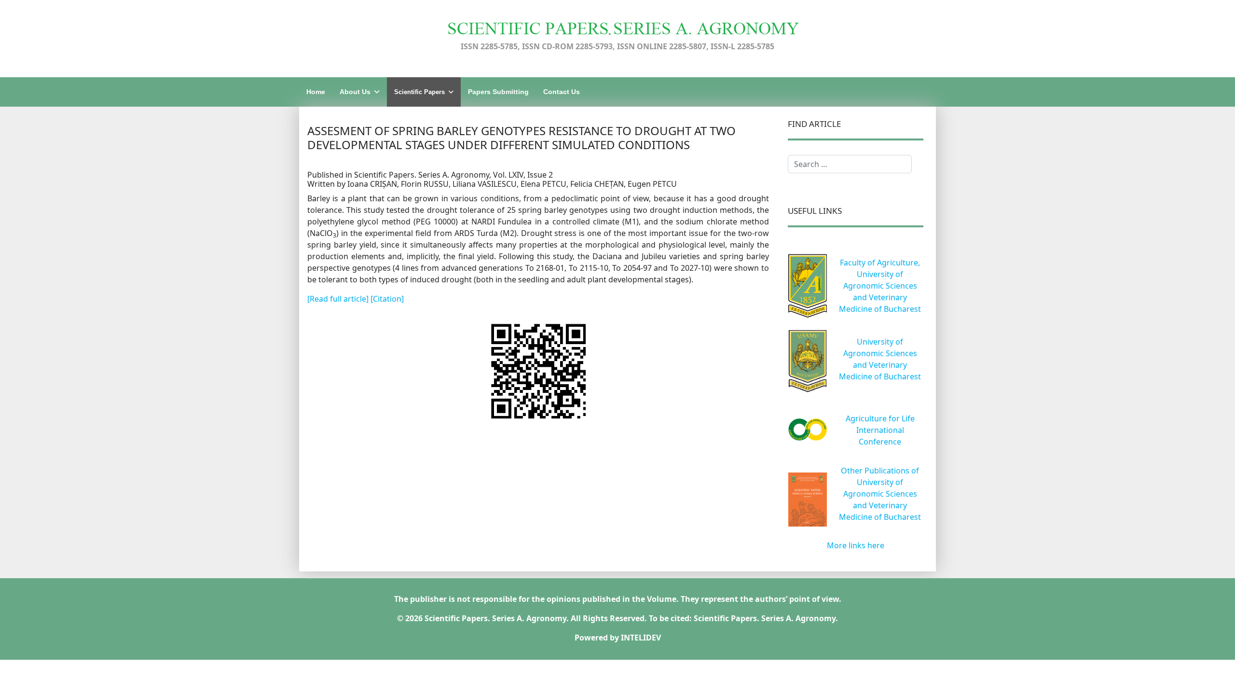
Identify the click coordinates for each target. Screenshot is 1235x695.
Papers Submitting (498, 92)
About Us (355, 92)
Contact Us (561, 92)
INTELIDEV (641, 637)
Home (315, 92)
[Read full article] (338, 298)
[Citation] (387, 298)
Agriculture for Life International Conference (880, 430)
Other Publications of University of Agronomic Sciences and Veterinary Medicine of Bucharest (880, 493)
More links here (855, 545)
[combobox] (850, 164)
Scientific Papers (419, 92)
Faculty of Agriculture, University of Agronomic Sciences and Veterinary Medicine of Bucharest (880, 285)
